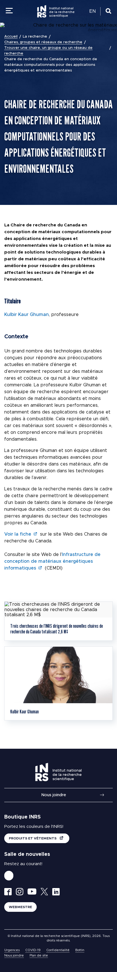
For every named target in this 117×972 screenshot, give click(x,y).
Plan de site (39, 955)
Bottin (79, 950)
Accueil (11, 36)
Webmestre (20, 907)
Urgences (12, 950)
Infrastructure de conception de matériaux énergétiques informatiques (52, 561)
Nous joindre (53, 795)
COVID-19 (33, 950)
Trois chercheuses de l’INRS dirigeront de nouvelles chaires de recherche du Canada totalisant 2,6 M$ (56, 629)
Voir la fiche (17, 534)
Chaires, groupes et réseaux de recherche (43, 42)
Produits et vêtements (33, 838)
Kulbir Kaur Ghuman (26, 314)
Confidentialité (58, 950)
